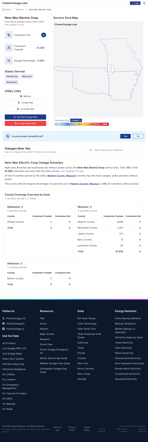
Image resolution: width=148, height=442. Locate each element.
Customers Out (62, 120)
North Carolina (85, 368)
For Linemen (9, 379)
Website (27, 96)
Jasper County (86, 233)
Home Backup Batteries (128, 318)
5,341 (120, 227)
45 (121, 245)
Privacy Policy (72, 428)
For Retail (7, 409)
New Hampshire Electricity (129, 363)
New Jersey (83, 373)
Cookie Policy (87, 428)
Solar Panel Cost (86, 328)
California (82, 342)
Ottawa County (15, 221)
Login (136, 3)
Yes (125, 136)
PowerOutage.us (15, 328)
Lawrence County (87, 245)
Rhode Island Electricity (128, 368)
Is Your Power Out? (27, 123)
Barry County (85, 239)
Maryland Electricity (126, 378)
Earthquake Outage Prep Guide (53, 370)
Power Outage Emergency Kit (54, 351)
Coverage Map (27, 109)
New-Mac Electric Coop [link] (40, 9)
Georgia (81, 378)
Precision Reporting (13, 363)
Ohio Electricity (123, 347)
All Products (9, 343)
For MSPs (7, 398)
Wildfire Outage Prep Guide (55, 363)
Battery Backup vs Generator (125, 330)
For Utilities (8, 374)
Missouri (20, 9)
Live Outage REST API (14, 348)
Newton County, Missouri (61, 175)
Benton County (15, 278)
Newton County (86, 221)
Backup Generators (125, 323)
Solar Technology (87, 323)
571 (121, 233)
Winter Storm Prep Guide (53, 358)
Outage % (76, 120)
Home (8, 9)
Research (45, 339)
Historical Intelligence (14, 369)
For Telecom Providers (14, 393)
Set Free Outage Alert (27, 117)
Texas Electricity (124, 342)
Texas (80, 347)
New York (82, 363)
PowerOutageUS (15, 323)
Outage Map (27, 102)
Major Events (47, 333)
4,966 (120, 221)
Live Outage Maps (12, 353)
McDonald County (87, 227)
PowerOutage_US (15, 318)
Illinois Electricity (124, 353)
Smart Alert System (13, 358)
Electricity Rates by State (129, 337)
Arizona (81, 358)
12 (122, 239)
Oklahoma (12, 76)
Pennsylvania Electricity (128, 358)
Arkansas (12, 82)
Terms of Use (57, 428)
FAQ (42, 318)
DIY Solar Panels (86, 318)
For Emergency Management (10, 386)
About (43, 323)
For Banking (8, 403)
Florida (81, 353)
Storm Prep (46, 344)
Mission (44, 328)
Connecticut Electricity (127, 373)
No (138, 136)
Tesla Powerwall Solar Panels (89, 335)
